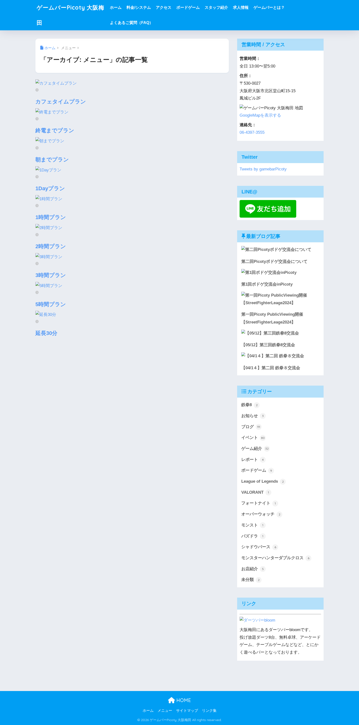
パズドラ (252, 536)
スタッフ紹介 (216, 7)
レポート (252, 459)
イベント (253, 437)
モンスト (252, 525)
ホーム (116, 7)
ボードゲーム (188, 7)
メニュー (165, 711)
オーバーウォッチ (260, 514)
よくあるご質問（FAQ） (131, 23)
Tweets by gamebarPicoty (263, 169)
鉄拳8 (249, 404)
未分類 (250, 579)
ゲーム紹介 (255, 448)
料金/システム (139, 7)
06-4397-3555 (252, 132)
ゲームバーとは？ (269, 7)
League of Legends (262, 481)
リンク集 (209, 711)
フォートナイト (258, 503)
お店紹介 (252, 569)
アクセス (163, 7)
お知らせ (252, 415)
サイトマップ (187, 711)
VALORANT (255, 492)
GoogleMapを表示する (260, 115)
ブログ (250, 426)
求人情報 (241, 7)
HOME (183, 700)
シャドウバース (258, 547)
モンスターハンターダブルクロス (275, 558)
